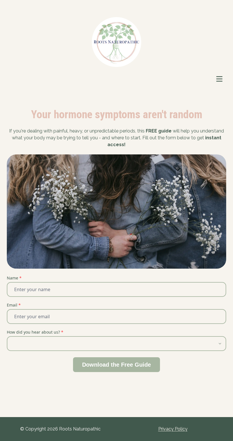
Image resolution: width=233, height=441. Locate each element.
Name (14, 278)
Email (14, 305)
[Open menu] (219, 79)
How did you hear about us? (35, 332)
